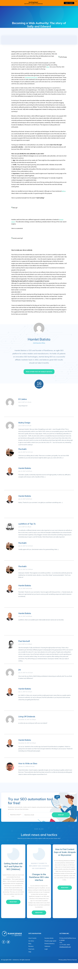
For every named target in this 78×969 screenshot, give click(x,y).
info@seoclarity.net (65, 947)
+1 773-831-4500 (64, 944)
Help (29, 952)
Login (46, 949)
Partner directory (49, 943)
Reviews (30, 946)
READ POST (13, 901)
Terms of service (72, 959)
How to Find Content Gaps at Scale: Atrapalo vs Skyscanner (65, 852)
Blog (29, 943)
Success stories (48, 938)
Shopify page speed (50, 941)
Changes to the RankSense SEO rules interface (39, 877)
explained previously (31, 77)
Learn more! (69, 3)
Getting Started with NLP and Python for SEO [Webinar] (13, 866)
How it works (32, 938)
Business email (15, 814)
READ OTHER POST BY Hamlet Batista (39, 371)
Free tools (31, 949)
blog (47, 67)
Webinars (47, 946)
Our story (31, 941)
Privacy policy (63, 959)
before (63, 191)
